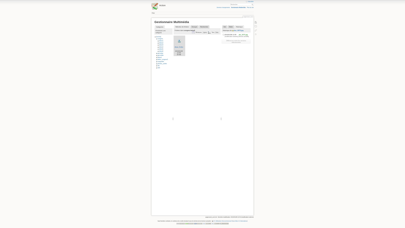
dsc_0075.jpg (239, 30)
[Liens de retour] (255, 30)
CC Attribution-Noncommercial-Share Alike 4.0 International (231, 221)
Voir (224, 27)
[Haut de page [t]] (255, 34)
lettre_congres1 (163, 59)
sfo (159, 65)
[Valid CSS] (215, 223)
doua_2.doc (179, 47)
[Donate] (189, 223)
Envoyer (194, 27)
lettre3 (161, 45)
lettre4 (161, 47)
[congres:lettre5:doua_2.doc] (179, 41)
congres (160, 38)
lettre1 (161, 41)
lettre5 (161, 49)
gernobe (160, 53)
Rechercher (253, 4)
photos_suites (162, 63)
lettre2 (161, 43)
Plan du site (250, 7)
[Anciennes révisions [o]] (255, 26)
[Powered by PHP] (198, 223)
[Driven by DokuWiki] (224, 223)
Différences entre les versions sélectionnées (236, 41)
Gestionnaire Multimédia (238, 7)
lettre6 (161, 51)
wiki (159, 68)
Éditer (231, 27)
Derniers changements (223, 7)
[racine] (158, 36)
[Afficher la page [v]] (255, 22)
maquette (161, 61)
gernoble (160, 55)
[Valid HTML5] (207, 223)
